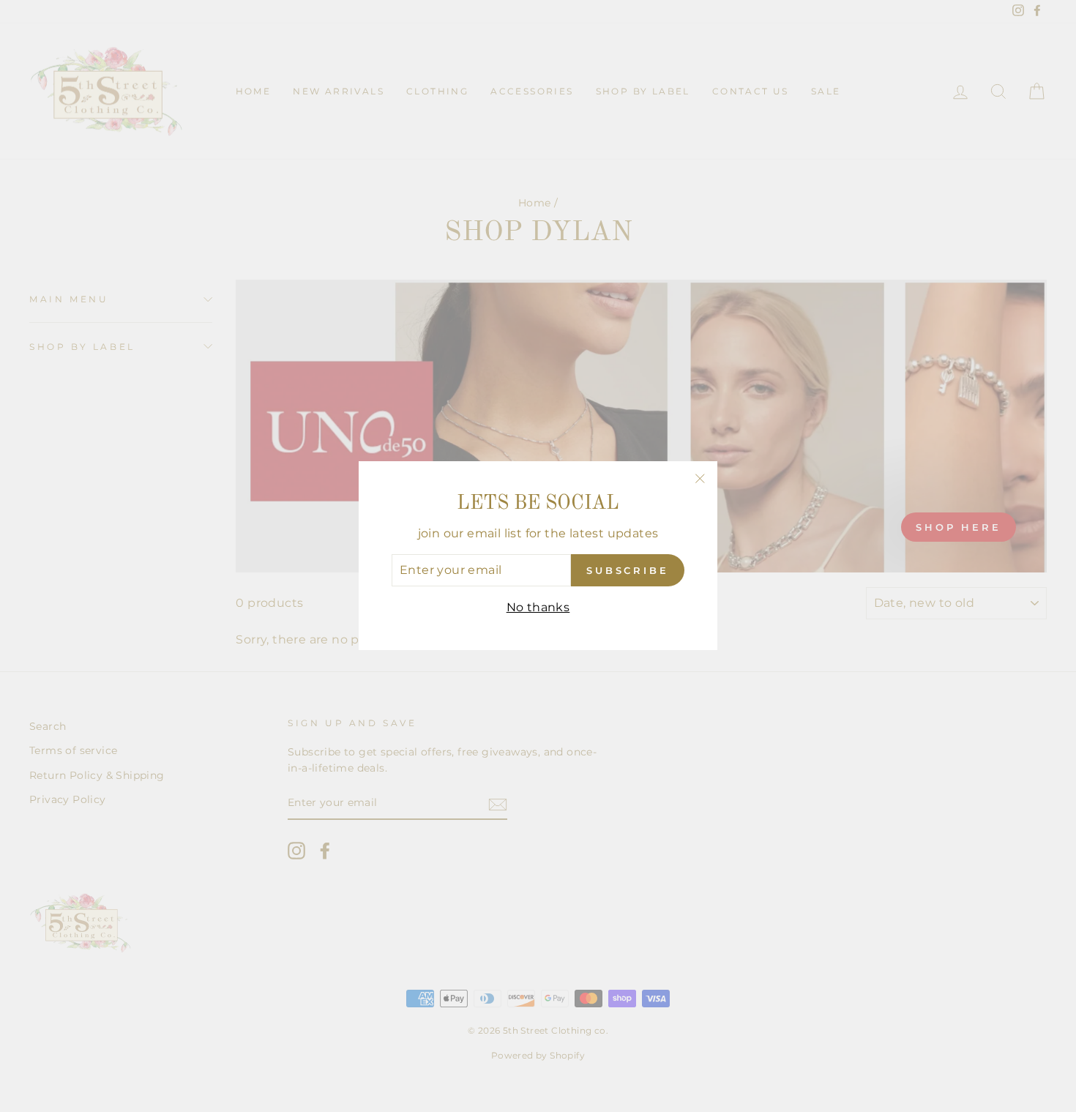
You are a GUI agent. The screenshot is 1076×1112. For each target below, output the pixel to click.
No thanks (538, 607)
